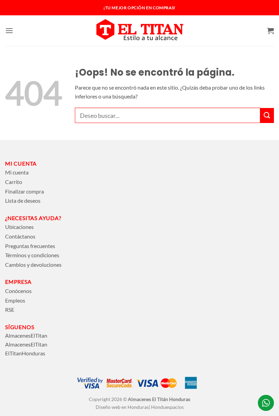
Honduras (179, 399)
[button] (9, 30)
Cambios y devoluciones (33, 264)
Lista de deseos (22, 200)
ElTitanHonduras (25, 353)
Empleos (15, 300)
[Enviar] (267, 115)
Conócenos (18, 291)
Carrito (13, 182)
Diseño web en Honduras (122, 407)
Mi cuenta (17, 172)
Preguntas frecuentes (30, 246)
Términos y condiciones (32, 255)
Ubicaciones (19, 227)
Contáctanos (20, 236)
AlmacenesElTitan (26, 335)
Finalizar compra (24, 191)
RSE (9, 309)
